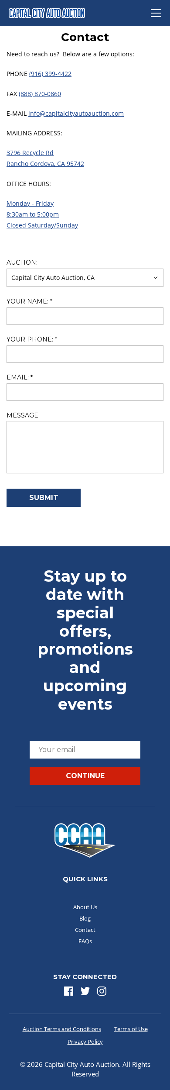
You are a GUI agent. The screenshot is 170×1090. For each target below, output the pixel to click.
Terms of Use (131, 1029)
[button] (69, 991)
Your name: (29, 301)
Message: (23, 415)
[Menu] (156, 13)
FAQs (85, 941)
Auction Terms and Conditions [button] (62, 1029)
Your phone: (32, 339)
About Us (85, 907)
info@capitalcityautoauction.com (76, 113)
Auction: (22, 262)
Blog (85, 918)
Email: (20, 377)
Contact (85, 930)
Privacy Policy (85, 1041)
